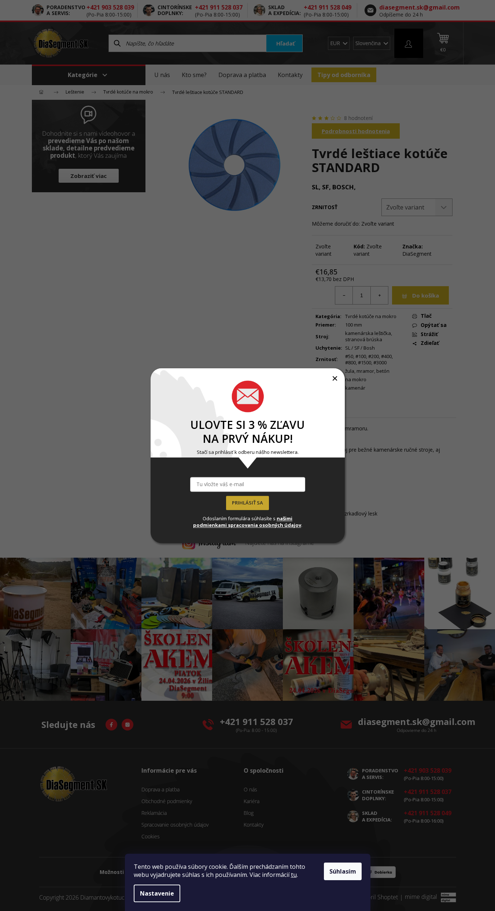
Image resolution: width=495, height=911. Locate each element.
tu (294, 875)
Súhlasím (342, 871)
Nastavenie (157, 893)
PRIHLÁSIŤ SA (247, 502)
